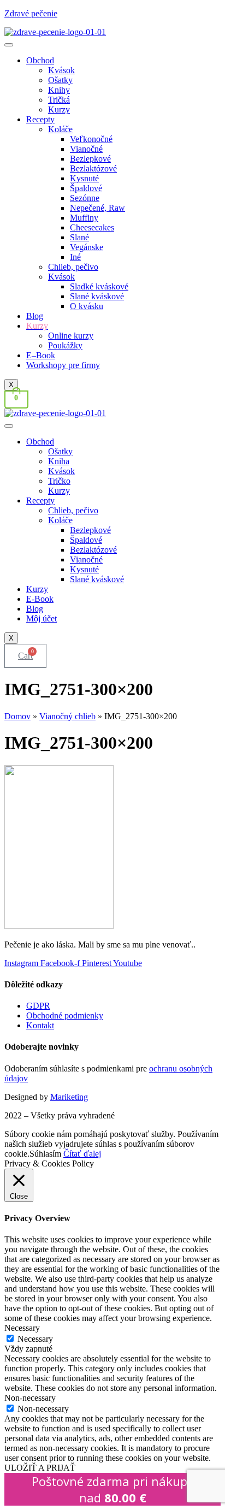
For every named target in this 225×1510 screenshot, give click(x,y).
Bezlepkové (90, 158)
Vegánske (86, 247)
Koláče (60, 129)
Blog (34, 316)
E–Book (40, 355)
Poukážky (65, 345)
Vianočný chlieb (67, 716)
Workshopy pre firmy (63, 365)
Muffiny (84, 217)
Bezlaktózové (93, 168)
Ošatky (60, 80)
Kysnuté (84, 178)
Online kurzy (70, 335)
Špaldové (86, 188)
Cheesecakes (92, 227)
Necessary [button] (22, 1328)
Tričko (59, 480)
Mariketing (69, 1097)
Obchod (40, 60)
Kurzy (59, 109)
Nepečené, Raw (97, 207)
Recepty (40, 119)
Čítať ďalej (82, 1153)
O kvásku (86, 306)
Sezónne (84, 198)
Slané (79, 237)
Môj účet (41, 618)
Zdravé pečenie (30, 13)
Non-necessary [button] (30, 1397)
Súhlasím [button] (45, 1153)
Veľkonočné (91, 139)
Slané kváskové (97, 296)
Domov (17, 716)
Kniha (58, 461)
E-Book (40, 598)
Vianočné (86, 148)
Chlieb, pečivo (73, 266)
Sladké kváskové (99, 286)
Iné (75, 257)
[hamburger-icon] (8, 44)
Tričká (59, 99)
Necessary (35, 1338)
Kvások (61, 70)
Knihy (59, 89)
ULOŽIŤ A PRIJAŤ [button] (39, 1467)
